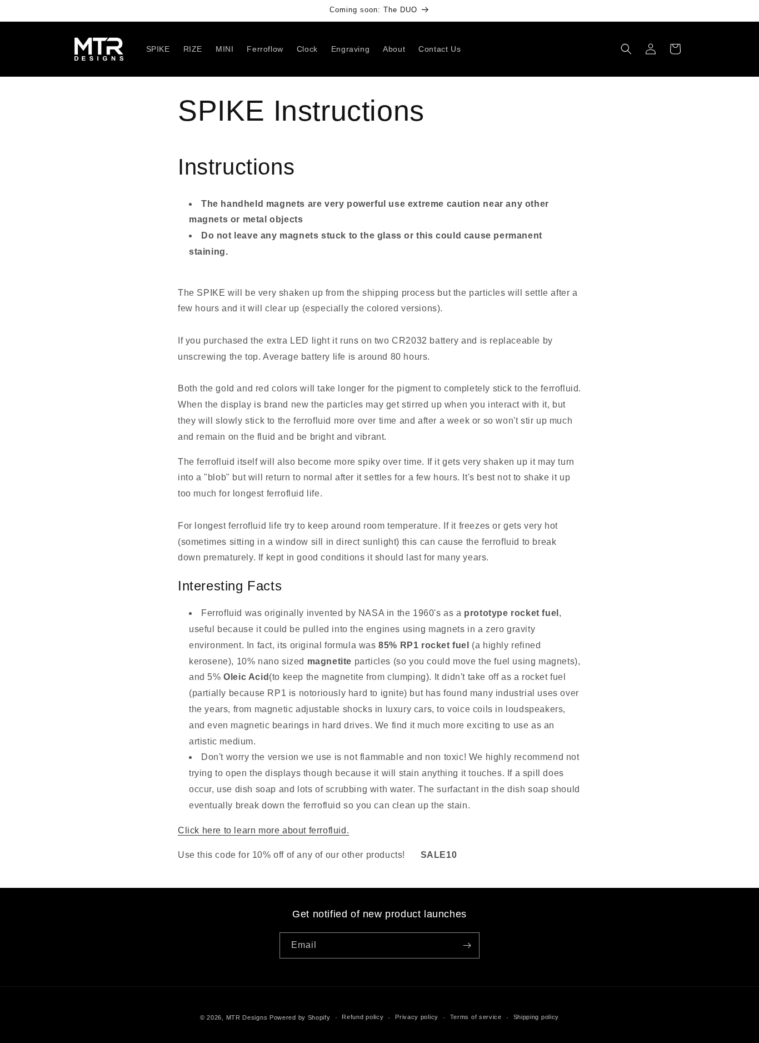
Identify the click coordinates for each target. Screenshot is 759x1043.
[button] (626, 49)
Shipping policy (536, 1017)
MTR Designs (247, 1017)
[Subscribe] (467, 945)
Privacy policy (416, 1017)
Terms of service (476, 1017)
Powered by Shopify (300, 1017)
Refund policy (362, 1017)
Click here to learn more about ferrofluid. (263, 830)
